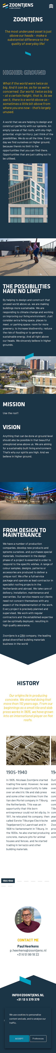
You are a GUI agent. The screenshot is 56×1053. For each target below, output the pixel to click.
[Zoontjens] (18, 6)
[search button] (43, 5)
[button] (8, 880)
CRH (22, 635)
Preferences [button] (38, 1038)
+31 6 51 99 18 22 (28, 954)
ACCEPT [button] (19, 1038)
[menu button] (52, 6)
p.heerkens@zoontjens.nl (28, 950)
